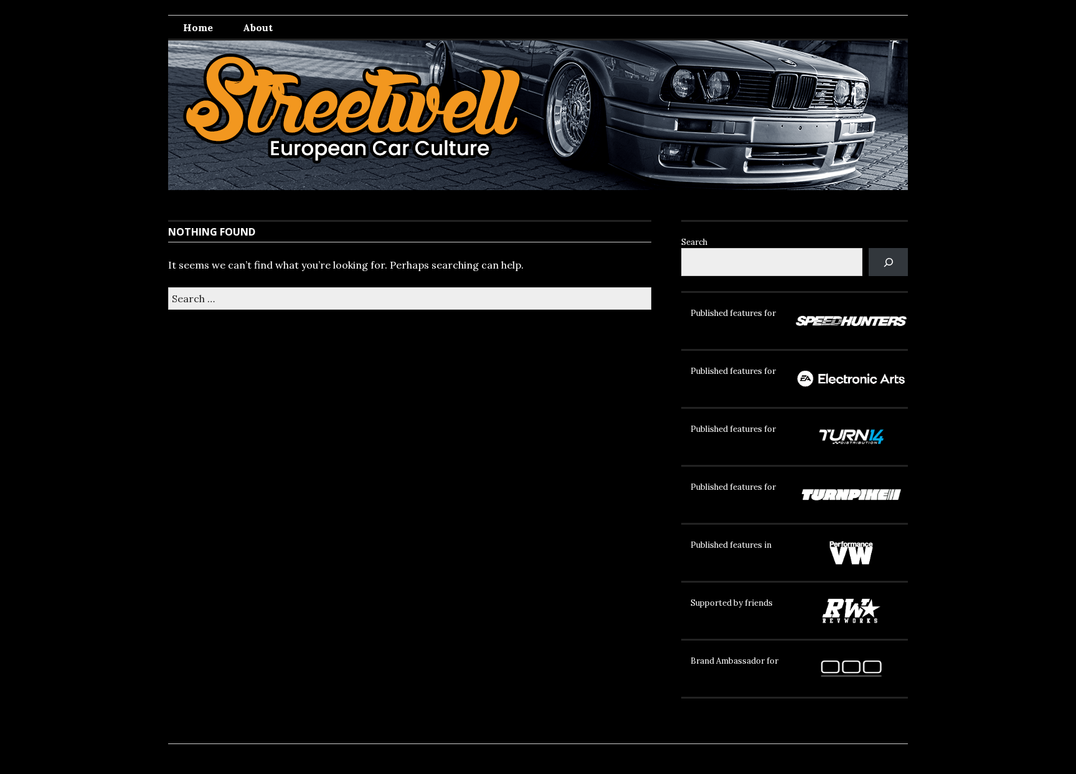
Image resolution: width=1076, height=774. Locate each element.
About (258, 27)
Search (694, 242)
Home (198, 27)
